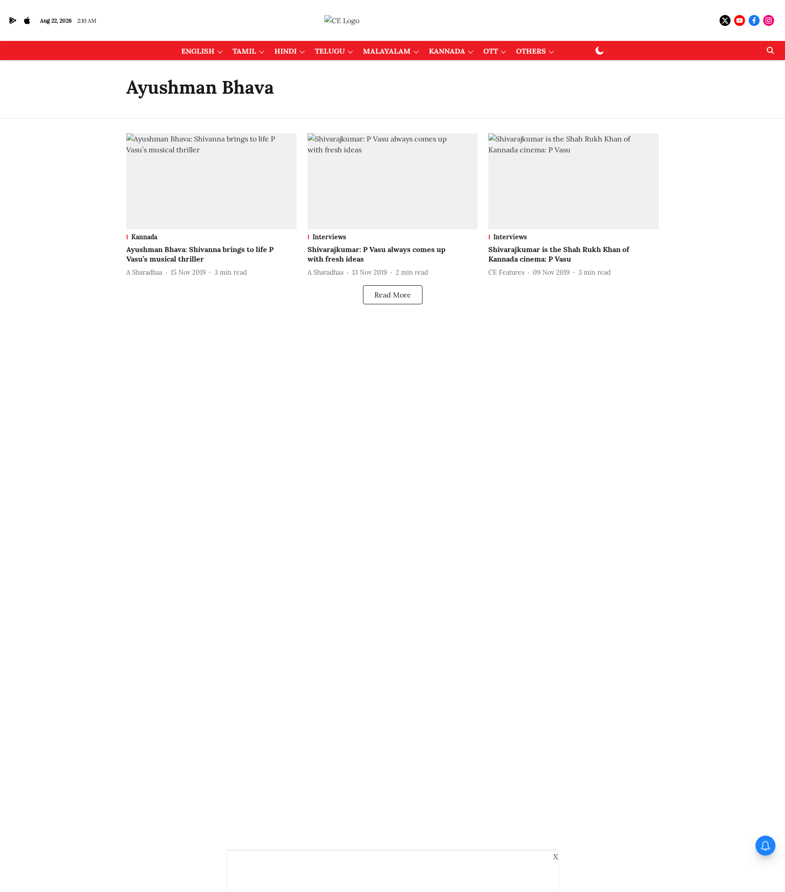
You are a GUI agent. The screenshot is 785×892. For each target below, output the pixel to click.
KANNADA (447, 50)
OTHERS (531, 50)
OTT (490, 50)
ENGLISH (197, 50)
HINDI (285, 50)
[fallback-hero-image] (211, 181)
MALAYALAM (387, 50)
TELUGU (330, 50)
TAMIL (244, 50)
